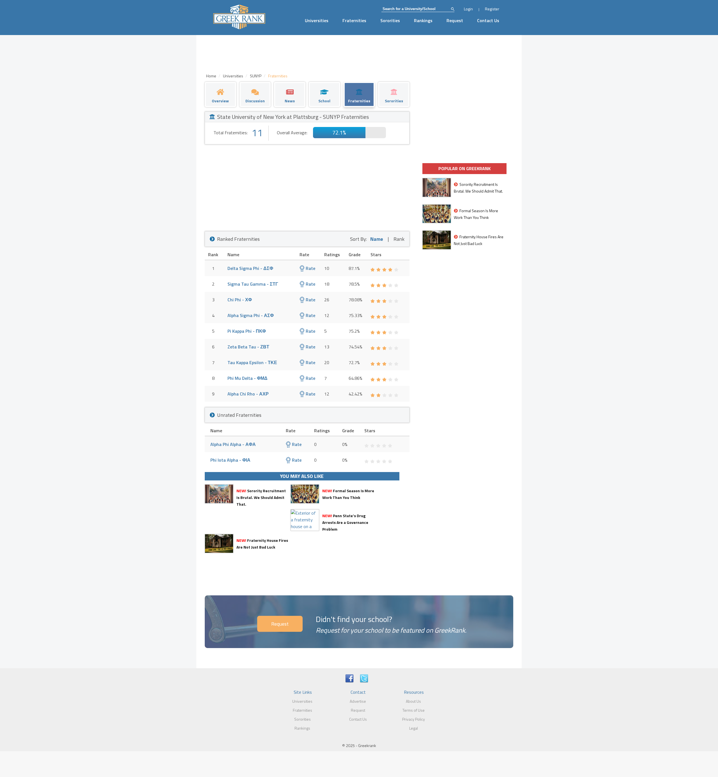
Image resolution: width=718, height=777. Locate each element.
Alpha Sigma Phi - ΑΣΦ (250, 315)
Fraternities (354, 20)
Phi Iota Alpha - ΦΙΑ (230, 460)
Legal (413, 728)
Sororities (390, 20)
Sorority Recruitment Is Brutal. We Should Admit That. (261, 497)
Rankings (423, 20)
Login (468, 9)
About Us (413, 701)
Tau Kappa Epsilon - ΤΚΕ (252, 362)
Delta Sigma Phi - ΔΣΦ (250, 268)
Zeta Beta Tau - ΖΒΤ (248, 346)
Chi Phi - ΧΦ (239, 299)
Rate (310, 268)
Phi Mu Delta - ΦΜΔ (247, 378)
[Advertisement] (307, 186)
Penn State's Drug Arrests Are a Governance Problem (345, 522)
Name (376, 239)
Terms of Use (413, 710)
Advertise (358, 701)
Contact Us (488, 20)
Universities (316, 20)
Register (492, 9)
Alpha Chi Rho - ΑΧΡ (248, 393)
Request (455, 20)
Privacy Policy (413, 719)
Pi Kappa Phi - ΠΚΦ (246, 331)
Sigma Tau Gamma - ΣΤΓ (252, 284)
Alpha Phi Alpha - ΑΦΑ (233, 444)
